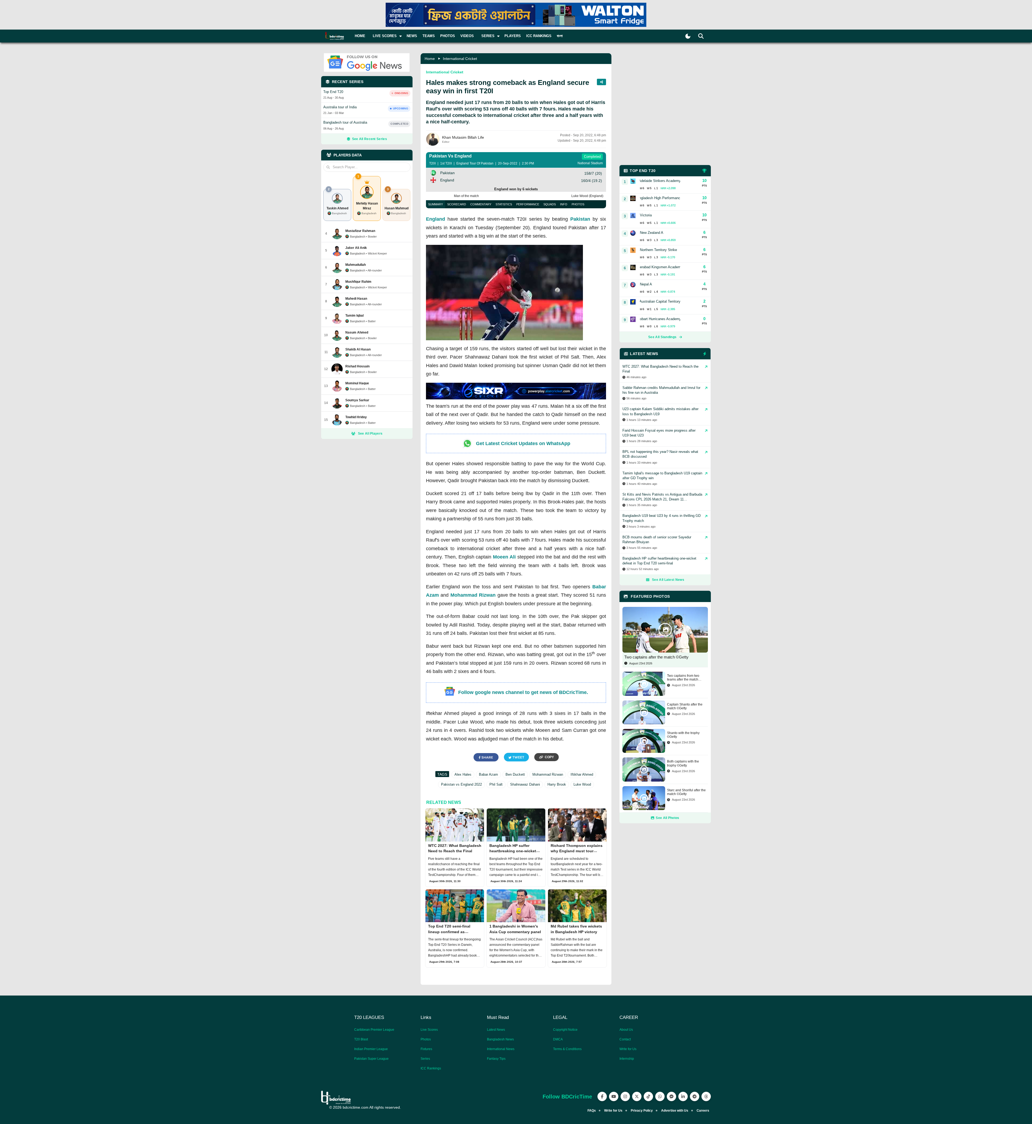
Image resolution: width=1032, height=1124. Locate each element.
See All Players (370, 433)
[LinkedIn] (683, 1096)
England (435, 219)
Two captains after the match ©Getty (656, 657)
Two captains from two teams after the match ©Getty (683, 678)
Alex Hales (462, 774)
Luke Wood (582, 784)
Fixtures (426, 1049)
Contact (625, 1039)
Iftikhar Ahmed (582, 774)
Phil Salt (496, 784)
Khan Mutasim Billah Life (463, 137)
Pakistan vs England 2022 (461, 784)
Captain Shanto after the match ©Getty (685, 706)
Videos (467, 36)
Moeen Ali (504, 557)
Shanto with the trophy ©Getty (683, 735)
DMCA (558, 1039)
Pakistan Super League (371, 1059)
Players (512, 36)
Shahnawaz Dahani (525, 784)
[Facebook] (602, 1096)
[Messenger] (671, 1096)
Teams (428, 36)
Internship (626, 1059)
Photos (447, 36)
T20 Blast (361, 1039)
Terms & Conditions (567, 1049)
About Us (626, 1030)
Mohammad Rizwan (473, 595)
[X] (637, 1096)
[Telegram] (694, 1096)
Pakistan (580, 219)
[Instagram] (625, 1096)
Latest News (496, 1030)
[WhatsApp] (660, 1096)
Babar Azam (488, 774)
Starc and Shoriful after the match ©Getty (686, 792)
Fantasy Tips (496, 1059)
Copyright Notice (565, 1030)
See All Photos (667, 818)
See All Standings (662, 337)
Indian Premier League (371, 1049)
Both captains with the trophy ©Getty (683, 763)
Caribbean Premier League (374, 1030)
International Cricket (460, 58)
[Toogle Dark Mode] (688, 36)
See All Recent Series (369, 139)
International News (500, 1049)
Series (425, 1059)
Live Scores (429, 1030)
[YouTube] (613, 1096)
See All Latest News (668, 580)
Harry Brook (556, 784)
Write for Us (627, 1049)
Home (360, 36)
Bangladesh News (500, 1039)
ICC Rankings (538, 36)
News (412, 36)
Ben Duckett (515, 774)
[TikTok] (648, 1096)
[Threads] (706, 1096)
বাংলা (560, 36)
